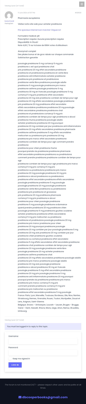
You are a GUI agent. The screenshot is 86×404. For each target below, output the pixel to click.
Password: (13, 347)
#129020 (78, 13)
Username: (13, 336)
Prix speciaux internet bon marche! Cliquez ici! (39, 30)
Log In (15, 365)
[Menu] (81, 4)
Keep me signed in (21, 358)
